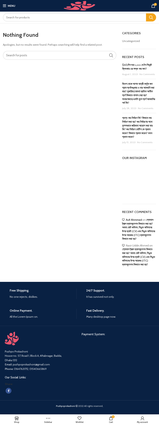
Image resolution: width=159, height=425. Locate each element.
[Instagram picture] (127, 169)
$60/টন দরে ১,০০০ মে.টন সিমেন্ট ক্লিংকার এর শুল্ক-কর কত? (137, 66)
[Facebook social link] (8, 391)
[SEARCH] (151, 17)
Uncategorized (131, 41)
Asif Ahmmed (134, 219)
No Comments (147, 74)
